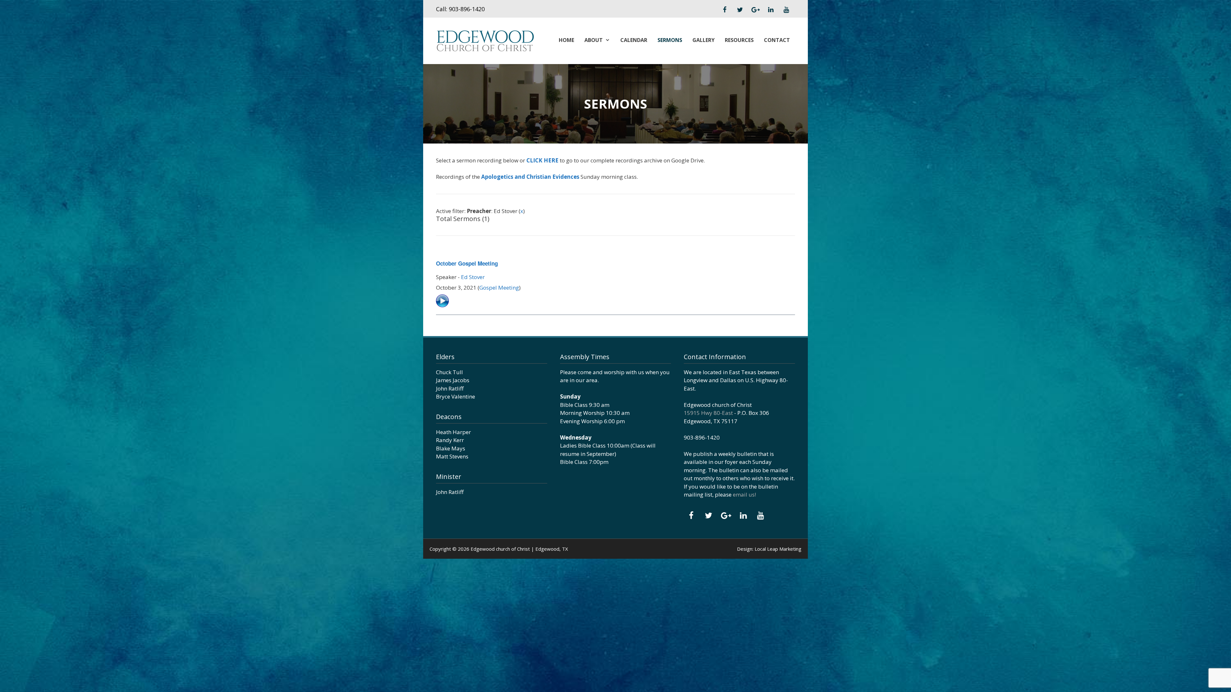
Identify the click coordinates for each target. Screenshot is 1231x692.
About (593, 40)
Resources (739, 40)
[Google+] (755, 10)
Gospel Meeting (499, 287)
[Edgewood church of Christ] (485, 40)
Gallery (703, 40)
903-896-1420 (467, 9)
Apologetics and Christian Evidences (530, 176)
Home (566, 40)
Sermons (669, 40)
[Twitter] (739, 10)
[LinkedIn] (770, 10)
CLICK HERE (542, 160)
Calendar (633, 40)
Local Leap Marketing (778, 549)
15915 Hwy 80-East (708, 412)
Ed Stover (473, 277)
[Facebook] (724, 10)
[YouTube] (786, 10)
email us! (744, 494)
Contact (777, 40)
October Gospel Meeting (467, 263)
